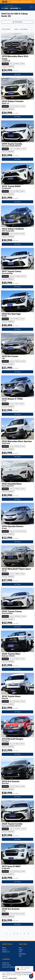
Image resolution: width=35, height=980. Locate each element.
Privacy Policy (6, 965)
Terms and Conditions (8, 967)
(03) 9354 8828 (26, 1)
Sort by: (17, 29)
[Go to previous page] (7, 933)
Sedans (21, 949)
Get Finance (17, 74)
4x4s (20, 956)
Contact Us (5, 963)
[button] (31, 7)
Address (16, 1)
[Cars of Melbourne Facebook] (3, 2)
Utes (20, 947)
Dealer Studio (13, 978)
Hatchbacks (22, 954)
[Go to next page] (28, 933)
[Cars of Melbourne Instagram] (6, 2)
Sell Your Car (6, 951)
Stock (4, 947)
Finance (4, 949)
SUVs (20, 951)
